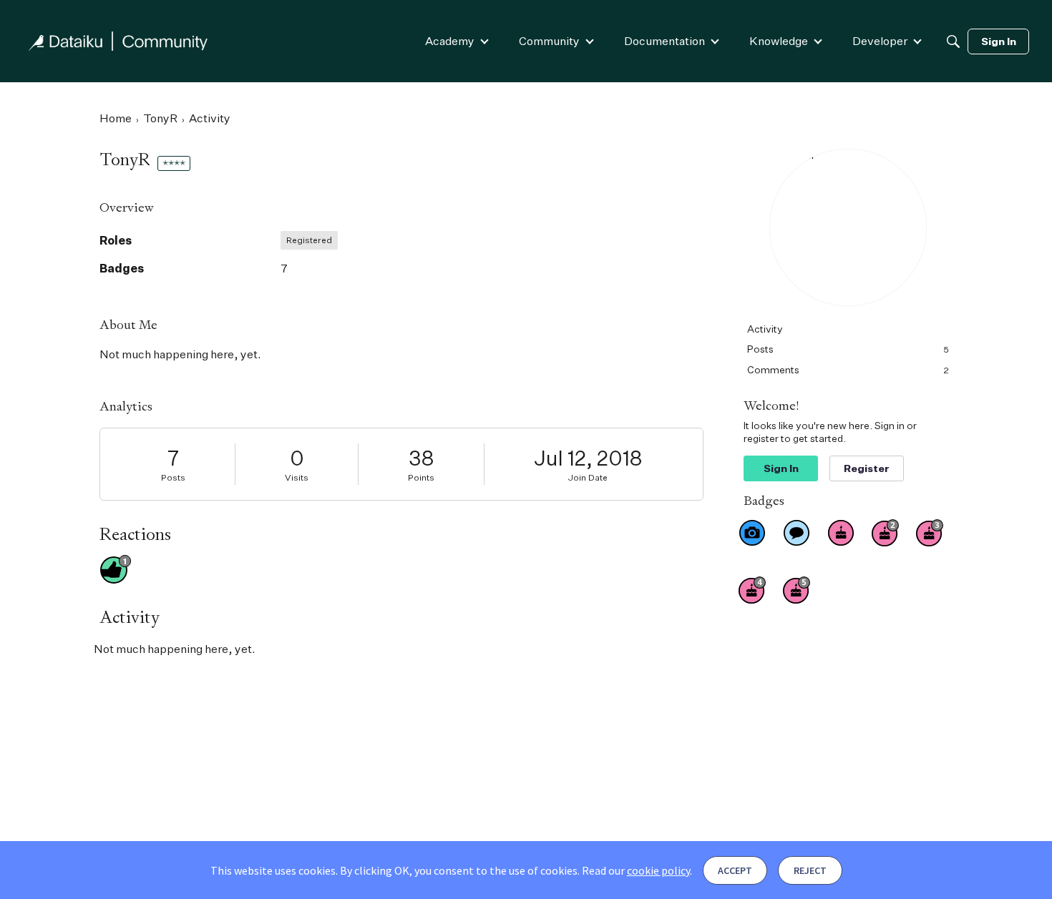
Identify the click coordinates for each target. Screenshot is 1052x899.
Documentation (664, 41)
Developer (879, 41)
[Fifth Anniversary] (796, 590)
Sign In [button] (781, 468)
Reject (810, 870)
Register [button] (867, 468)
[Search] (953, 41)
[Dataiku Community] (118, 41)
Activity (765, 329)
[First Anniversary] (840, 532)
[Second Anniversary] (885, 532)
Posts (173, 477)
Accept (735, 870)
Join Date (588, 477)
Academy (449, 41)
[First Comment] (796, 532)
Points (421, 477)
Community (549, 41)
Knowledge (778, 41)
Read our (636, 870)
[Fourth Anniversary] (752, 590)
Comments (848, 369)
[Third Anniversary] (929, 532)
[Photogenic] (752, 532)
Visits (296, 477)
